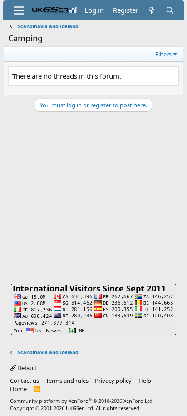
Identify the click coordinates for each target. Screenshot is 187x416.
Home (18, 389)
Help (144, 380)
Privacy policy (113, 380)
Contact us (24, 380)
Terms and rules (67, 380)
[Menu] (19, 10)
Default (26, 368)
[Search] (170, 10)
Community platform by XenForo (82, 400)
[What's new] (152, 10)
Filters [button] (163, 54)
